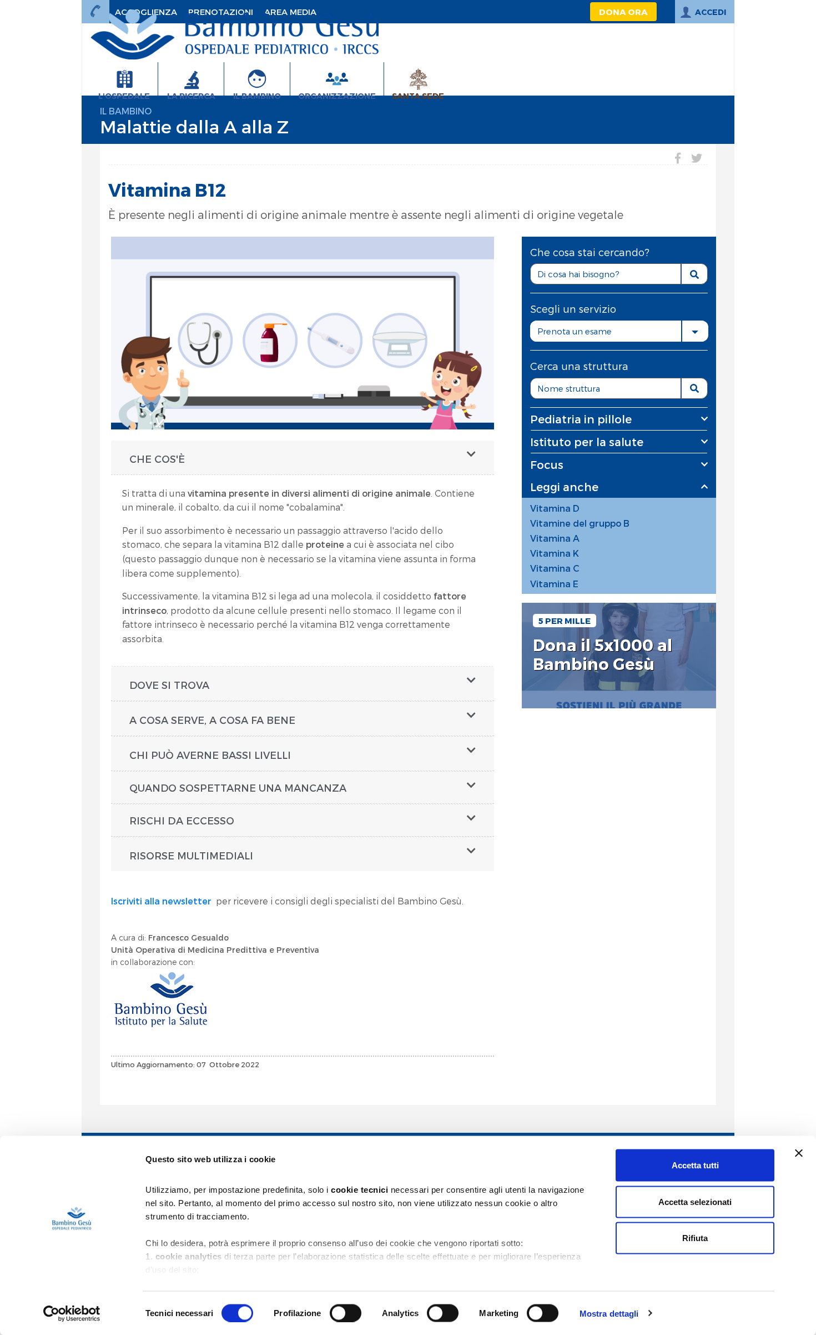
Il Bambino (126, 111)
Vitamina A (555, 538)
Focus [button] (546, 464)
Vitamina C (555, 568)
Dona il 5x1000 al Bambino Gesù (602, 655)
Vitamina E (554, 583)
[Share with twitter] (696, 157)
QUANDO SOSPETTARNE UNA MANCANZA (237, 787)
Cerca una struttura (579, 366)
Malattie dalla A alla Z (194, 126)
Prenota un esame (574, 331)
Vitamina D (555, 508)
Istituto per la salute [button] (586, 441)
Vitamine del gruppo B (579, 523)
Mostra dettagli (609, 1313)
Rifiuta (695, 1238)
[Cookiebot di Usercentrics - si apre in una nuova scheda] (71, 1313)
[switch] (345, 1313)
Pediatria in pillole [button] (581, 419)
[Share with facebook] (677, 157)
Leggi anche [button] (564, 486)
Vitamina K (554, 553)
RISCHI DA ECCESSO (181, 820)
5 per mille (564, 621)
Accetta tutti (695, 1165)
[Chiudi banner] (799, 1153)
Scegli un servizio (573, 308)
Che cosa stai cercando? (589, 252)
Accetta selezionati (695, 1201)
